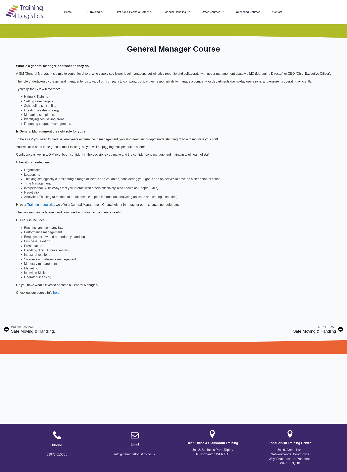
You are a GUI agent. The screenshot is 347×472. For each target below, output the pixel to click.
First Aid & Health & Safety (132, 11)
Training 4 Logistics (41, 204)
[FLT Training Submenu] (104, 11)
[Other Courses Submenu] (225, 11)
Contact (277, 11)
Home (68, 11)
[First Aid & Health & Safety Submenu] (153, 11)
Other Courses (211, 11)
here (56, 292)
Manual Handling (175, 11)
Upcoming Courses (248, 11)
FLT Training (92, 11)
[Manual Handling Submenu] (191, 11)
